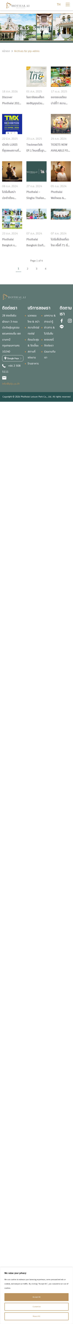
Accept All (37, 1296)
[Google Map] (12, 358)
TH (59, 4)
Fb (62, 321)
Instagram (70, 321)
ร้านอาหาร (33, 363)
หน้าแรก (6, 51)
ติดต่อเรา (49, 345)
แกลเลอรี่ (49, 339)
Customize (37, 1306)
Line (62, 327)
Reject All (36, 1316)
